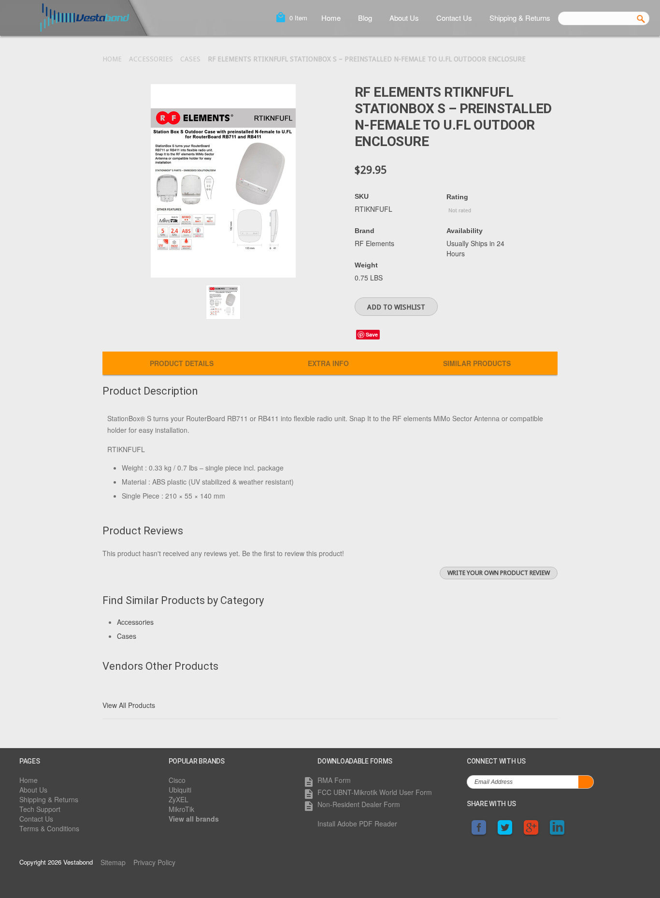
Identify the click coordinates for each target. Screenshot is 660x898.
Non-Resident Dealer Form (358, 804)
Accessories (151, 59)
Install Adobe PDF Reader (357, 823)
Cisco (177, 780)
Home (331, 18)
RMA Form (334, 780)
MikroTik (181, 809)
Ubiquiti (180, 790)
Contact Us (454, 18)
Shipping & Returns (519, 18)
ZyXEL (178, 799)
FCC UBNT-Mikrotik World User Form (374, 792)
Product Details (182, 363)
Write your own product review (498, 572)
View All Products (128, 705)
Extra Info (328, 363)
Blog (365, 18)
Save (372, 334)
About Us (404, 18)
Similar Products (477, 363)
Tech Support (39, 809)
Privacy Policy (154, 862)
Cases (190, 59)
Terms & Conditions (49, 828)
